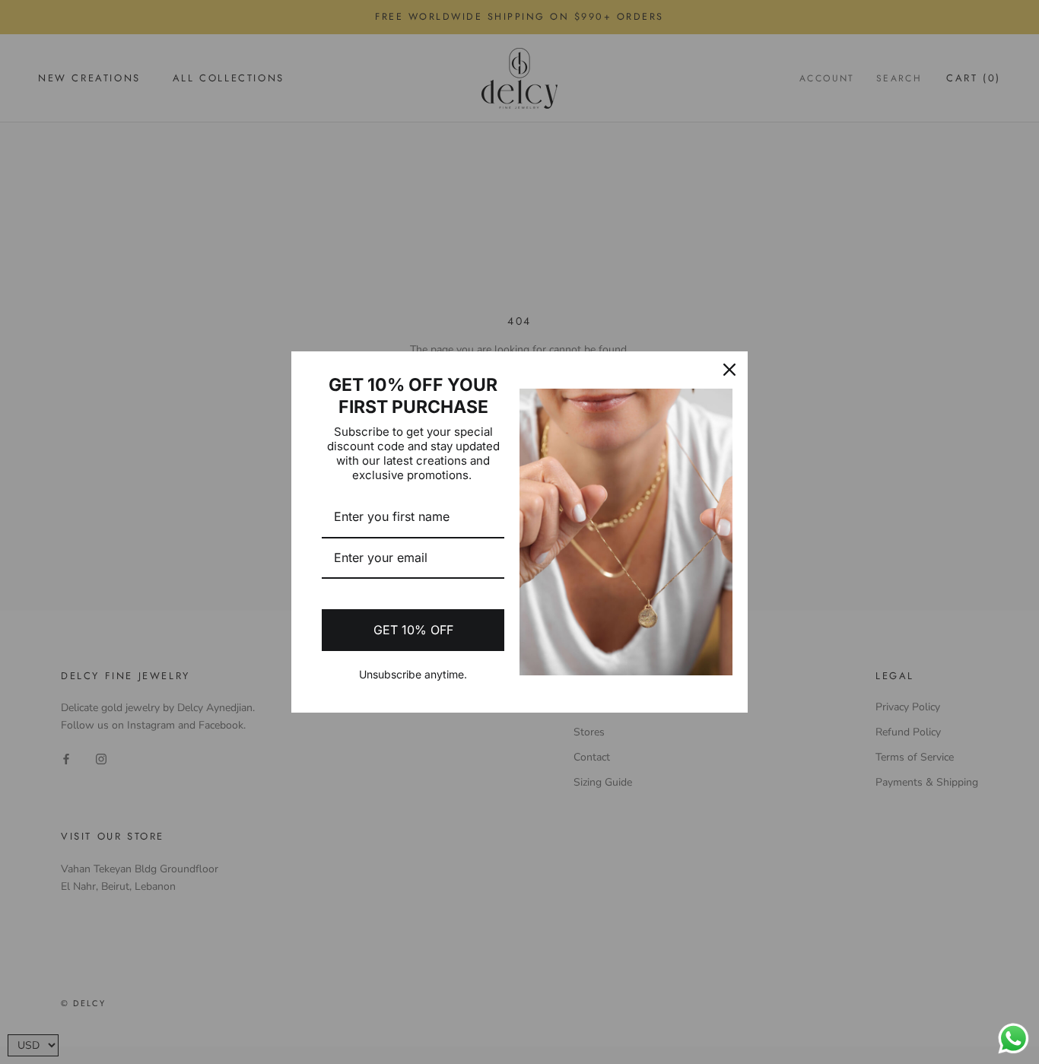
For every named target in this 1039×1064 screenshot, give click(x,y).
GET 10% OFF (413, 629)
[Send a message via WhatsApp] (1013, 1038)
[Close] (729, 369)
